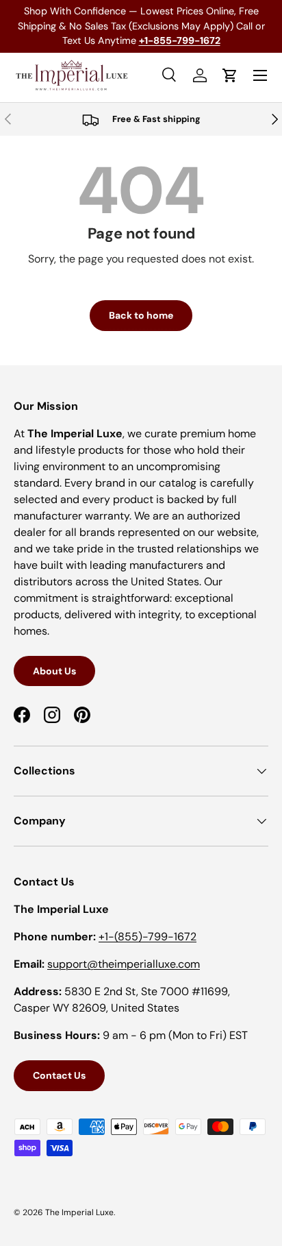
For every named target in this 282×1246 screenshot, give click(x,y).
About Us (54, 671)
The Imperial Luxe (79, 1212)
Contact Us (59, 1075)
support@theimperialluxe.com (123, 964)
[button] (230, 75)
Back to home (141, 315)
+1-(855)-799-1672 (147, 936)
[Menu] (260, 75)
